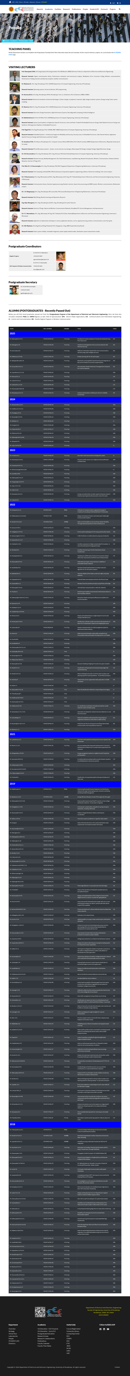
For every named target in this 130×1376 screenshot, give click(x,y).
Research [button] (66, 9)
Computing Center (73, 1334)
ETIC (68, 1343)
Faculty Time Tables (44, 1346)
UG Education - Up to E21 (47, 1331)
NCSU (69, 1348)
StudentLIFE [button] (94, 9)
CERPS (69, 1338)
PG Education (23, 41)
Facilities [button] (58, 9)
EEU (68, 1336)
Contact (117, 1367)
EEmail (38, 2)
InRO (68, 1351)
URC (68, 1353)
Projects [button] (113, 9)
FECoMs (26, 2)
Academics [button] (49, 9)
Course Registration (74, 1329)
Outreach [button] (104, 9)
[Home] (21, 9)
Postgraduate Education (46, 1334)
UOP (13, 2)
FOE (17, 2)
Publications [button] (76, 9)
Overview (12, 1329)
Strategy (12, 1331)
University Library (73, 1331)
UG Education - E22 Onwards (48, 1329)
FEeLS (21, 2)
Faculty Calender (43, 1343)
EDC (68, 1341)
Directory (12, 1343)
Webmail (32, 2)
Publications (42, 1341)
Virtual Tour (13, 1334)
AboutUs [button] (40, 9)
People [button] (85, 9)
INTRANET (44, 2)
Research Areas (43, 1336)
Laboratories (13, 1336)
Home (7, 41)
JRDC (69, 1346)
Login (113, 3)
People (11, 1338)
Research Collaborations (46, 1338)
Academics (14, 41)
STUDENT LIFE (14, 1341)
